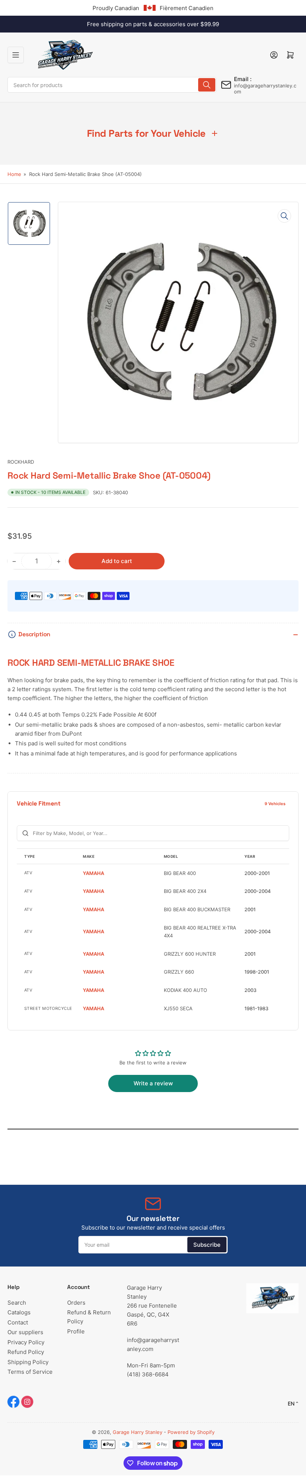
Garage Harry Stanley (137, 1432)
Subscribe (207, 1244)
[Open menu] (15, 55)
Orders (76, 1302)
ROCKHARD (20, 462)
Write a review (153, 1083)
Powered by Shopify (191, 1432)
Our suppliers (25, 1332)
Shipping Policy (28, 1362)
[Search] (207, 84)
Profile (76, 1331)
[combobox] (111, 85)
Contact (17, 1322)
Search (16, 1302)
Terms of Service (30, 1371)
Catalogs (19, 1312)
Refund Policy (25, 1351)
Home (14, 174)
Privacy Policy (25, 1342)
